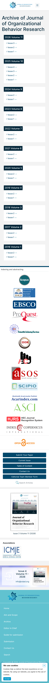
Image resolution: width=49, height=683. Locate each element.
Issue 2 (10, 47)
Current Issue (24, 460)
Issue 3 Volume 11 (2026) (24, 533)
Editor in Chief (10, 628)
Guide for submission (13, 635)
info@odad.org (22, 581)
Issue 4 (10, 67)
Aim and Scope (10, 615)
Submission (9, 641)
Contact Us (24, 471)
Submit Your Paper (24, 455)
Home (6, 608)
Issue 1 (10, 51)
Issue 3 (10, 43)
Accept (7, 679)
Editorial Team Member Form (25, 477)
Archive (7, 621)
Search (7, 655)
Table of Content (24, 466)
